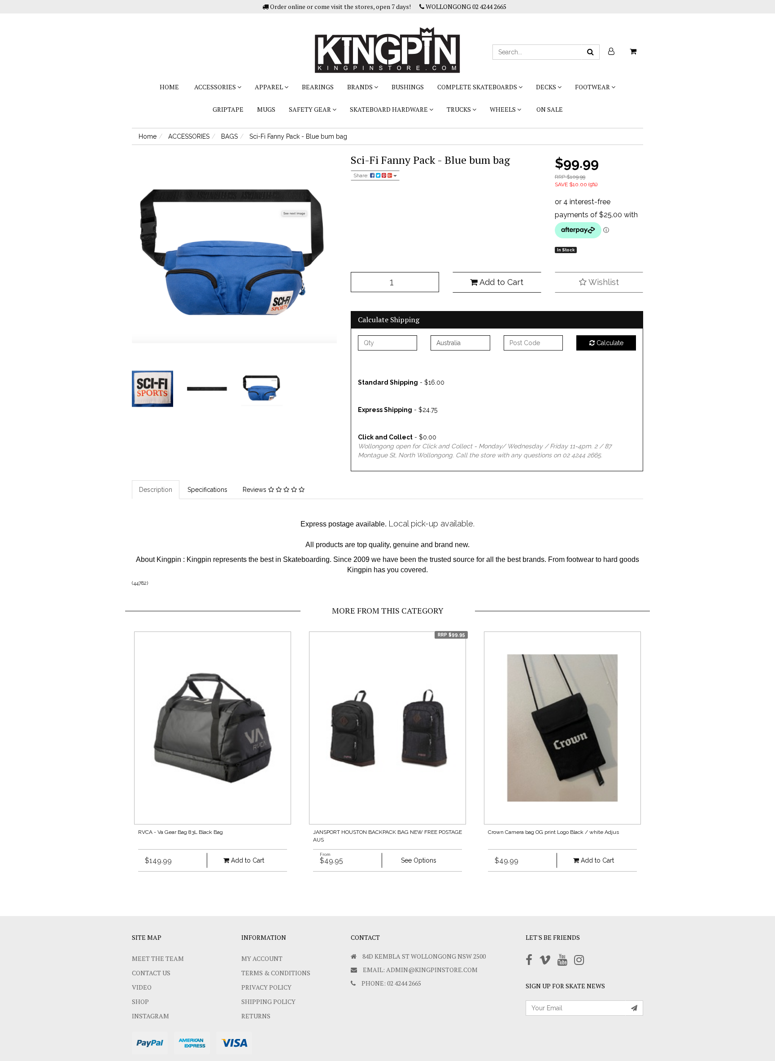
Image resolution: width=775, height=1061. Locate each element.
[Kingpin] (387, 42)
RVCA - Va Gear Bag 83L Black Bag (180, 832)
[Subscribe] (634, 1008)
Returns (255, 1016)
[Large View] (152, 389)
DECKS (546, 87)
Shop (140, 1001)
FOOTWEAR (593, 87)
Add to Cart (500, 282)
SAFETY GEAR (310, 109)
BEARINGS (318, 87)
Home (169, 87)
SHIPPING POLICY (268, 1001)
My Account (262, 958)
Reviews (255, 489)
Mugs (266, 109)
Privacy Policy (266, 987)
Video (142, 987)
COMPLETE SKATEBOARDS (477, 87)
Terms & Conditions (275, 973)
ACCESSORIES (215, 87)
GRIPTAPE (228, 109)
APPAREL (269, 87)
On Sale (549, 109)
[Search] (590, 52)
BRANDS (360, 87)
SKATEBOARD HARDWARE (389, 109)
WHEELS (503, 109)
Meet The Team (158, 958)
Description (155, 489)
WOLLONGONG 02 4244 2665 (465, 6)
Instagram (150, 1016)
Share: (361, 175)
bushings (408, 87)
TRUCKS (459, 109)
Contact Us (151, 973)
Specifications (207, 489)
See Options (418, 860)
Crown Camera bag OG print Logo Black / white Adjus (553, 832)
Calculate (609, 342)
